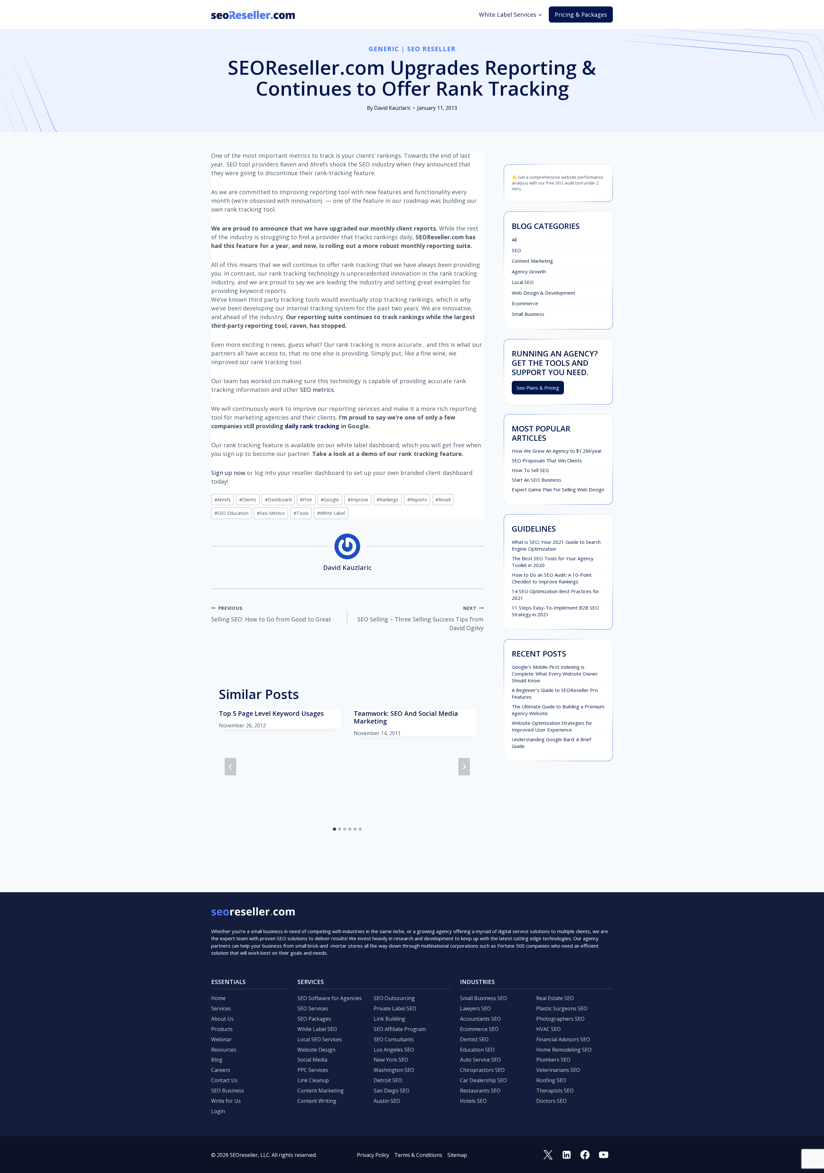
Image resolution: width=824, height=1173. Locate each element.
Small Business (528, 314)
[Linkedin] (566, 1155)
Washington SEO (394, 1070)
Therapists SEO (555, 1090)
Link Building (389, 1018)
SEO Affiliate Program (400, 1029)
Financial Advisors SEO (563, 1039)
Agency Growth (529, 271)
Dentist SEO (474, 1039)
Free (306, 500)
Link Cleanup (313, 1080)
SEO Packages (314, 1018)
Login (218, 1111)
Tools (301, 513)
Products (222, 1029)
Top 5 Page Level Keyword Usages (271, 713)
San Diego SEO (391, 1090)
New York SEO (391, 1059)
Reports (417, 500)
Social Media (312, 1059)
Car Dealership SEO (483, 1080)
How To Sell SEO (530, 470)
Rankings (387, 500)
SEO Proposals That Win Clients (547, 460)
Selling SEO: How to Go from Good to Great (271, 614)
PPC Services (312, 1070)
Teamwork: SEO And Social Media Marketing (406, 717)
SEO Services (312, 1008)
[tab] (334, 829)
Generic (384, 48)
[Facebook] (585, 1155)
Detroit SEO (388, 1080)
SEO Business (227, 1090)
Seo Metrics (271, 513)
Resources (223, 1049)
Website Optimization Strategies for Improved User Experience (552, 726)
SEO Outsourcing (394, 998)
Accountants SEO (480, 1018)
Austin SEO (387, 1100)
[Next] (464, 766)
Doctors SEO (551, 1100)
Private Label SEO (395, 1008)
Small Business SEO (483, 998)
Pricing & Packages (581, 14)
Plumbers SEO (553, 1059)
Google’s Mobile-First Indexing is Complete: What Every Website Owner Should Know (555, 674)
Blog (216, 1059)
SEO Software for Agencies (329, 998)
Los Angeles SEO (394, 1049)
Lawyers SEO (475, 1008)
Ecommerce (525, 303)
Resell (443, 500)
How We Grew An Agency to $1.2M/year (557, 451)
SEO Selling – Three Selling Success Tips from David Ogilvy (420, 618)
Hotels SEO (473, 1100)
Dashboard (278, 500)
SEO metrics (317, 389)
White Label (331, 513)
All (514, 239)
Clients (247, 500)
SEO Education (231, 513)
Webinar (221, 1039)
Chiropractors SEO (482, 1070)
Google (330, 500)
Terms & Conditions (418, 1155)
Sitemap (457, 1155)
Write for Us (226, 1100)
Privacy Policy (373, 1155)
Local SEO (523, 282)
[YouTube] (603, 1155)
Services (221, 1008)
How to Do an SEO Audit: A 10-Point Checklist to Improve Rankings (552, 578)
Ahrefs (222, 500)
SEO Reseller (431, 48)
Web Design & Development (543, 292)
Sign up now (228, 473)
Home (218, 998)
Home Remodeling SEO (564, 1049)
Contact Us (224, 1080)
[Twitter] (548, 1155)
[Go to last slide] (230, 766)
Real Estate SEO (555, 998)
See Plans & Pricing (538, 387)
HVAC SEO (548, 1029)
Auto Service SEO (480, 1059)
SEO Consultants (394, 1039)
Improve (358, 500)
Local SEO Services (319, 1039)
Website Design (316, 1049)
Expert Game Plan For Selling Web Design (558, 489)
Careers (220, 1070)
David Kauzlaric (392, 107)
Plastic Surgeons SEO (561, 1008)
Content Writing (316, 1100)
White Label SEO (317, 1029)
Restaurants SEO (480, 1090)
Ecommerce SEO (479, 1029)
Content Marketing (532, 261)
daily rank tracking (312, 426)
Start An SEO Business (536, 480)
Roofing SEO (551, 1080)
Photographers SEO (560, 1018)
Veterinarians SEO (558, 1070)
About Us (222, 1018)
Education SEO (477, 1049)
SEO (516, 250)
